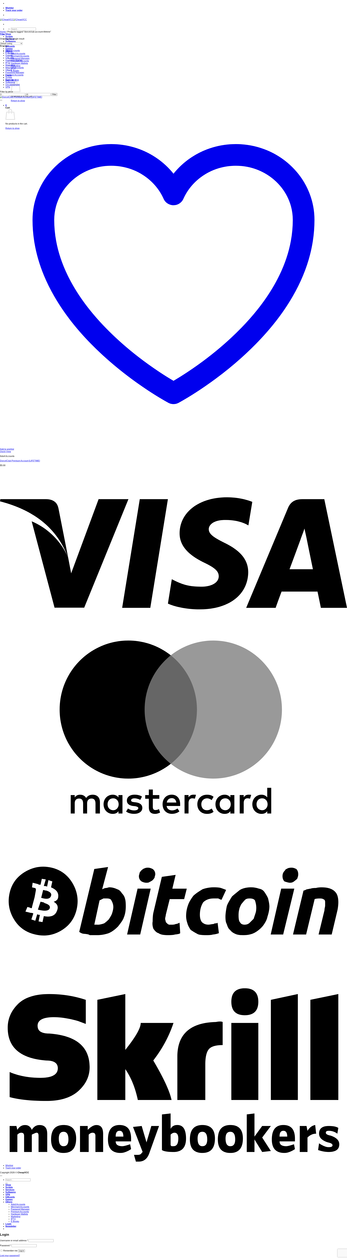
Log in (21, 1251)
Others (8, 70)
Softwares (10, 41)
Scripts (9, 36)
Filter (54, 94)
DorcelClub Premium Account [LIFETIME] (20, 461)
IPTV (7, 63)
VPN (7, 87)
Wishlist (9, 8)
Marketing (15, 66)
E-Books (15, 70)
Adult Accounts (18, 53)
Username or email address (14, 1240)
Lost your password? (10, 1255)
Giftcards (10, 46)
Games (9, 49)
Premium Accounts (14, 75)
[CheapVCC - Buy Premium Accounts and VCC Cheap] (13, 19)
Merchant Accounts (20, 56)
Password (5, 1245)
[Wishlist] (1, 100)
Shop (8, 34)
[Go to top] (1, 1175)
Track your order (14, 10)
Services (9, 80)
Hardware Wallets (19, 63)
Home (3, 32)
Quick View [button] (5, 451)
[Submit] (6, 1183)
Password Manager (20, 58)
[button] (2, 34)
